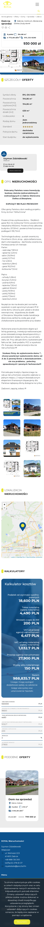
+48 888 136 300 (12, 860)
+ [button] (4, 504)
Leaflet (13, 557)
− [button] (4, 507)
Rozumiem (22, 922)
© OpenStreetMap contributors (33, 557)
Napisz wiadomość (15, 170)
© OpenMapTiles (20, 557)
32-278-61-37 (9, 164)
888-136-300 (9, 166)
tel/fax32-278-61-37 (13, 863)
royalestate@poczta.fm (15, 866)
